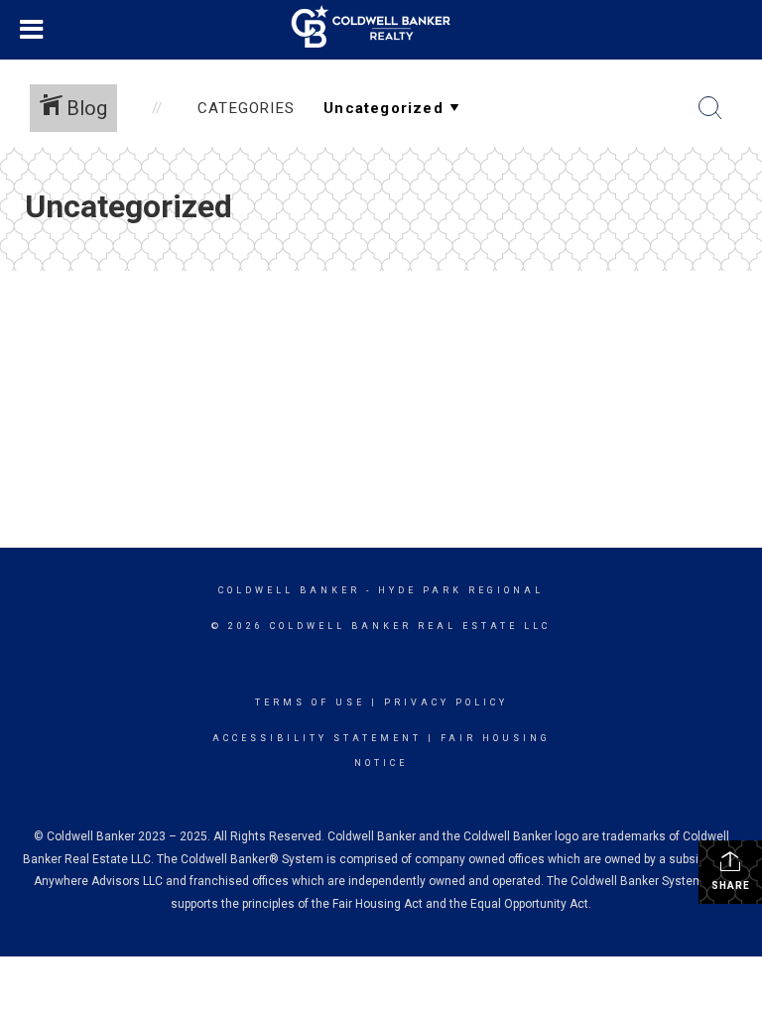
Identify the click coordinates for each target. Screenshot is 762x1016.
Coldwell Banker (289, 590)
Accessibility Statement (317, 738)
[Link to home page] (381, 27)
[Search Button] (710, 108)
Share (730, 885)
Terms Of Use (310, 702)
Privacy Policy (446, 702)
